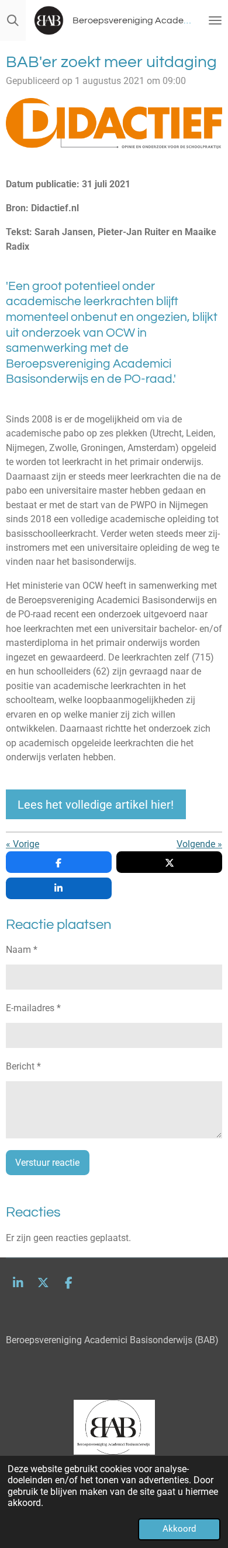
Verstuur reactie (47, 1162)
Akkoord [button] (179, 1528)
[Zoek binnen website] (13, 20)
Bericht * (23, 1066)
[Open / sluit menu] (215, 20)
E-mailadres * (33, 1008)
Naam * (21, 949)
